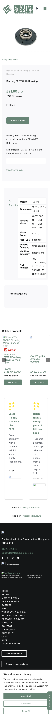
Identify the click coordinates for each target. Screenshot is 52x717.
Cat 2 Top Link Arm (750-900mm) (37, 359)
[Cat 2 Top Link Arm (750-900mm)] (39, 337)
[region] (26, 693)
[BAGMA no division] (11, 573)
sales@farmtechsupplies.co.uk (18, 552)
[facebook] (3, 558)
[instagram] (13, 558)
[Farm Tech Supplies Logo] (18, 5)
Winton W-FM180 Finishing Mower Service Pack (12, 358)
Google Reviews (31, 507)
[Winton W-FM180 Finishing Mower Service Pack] (12, 337)
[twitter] (8, 558)
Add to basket (17, 120)
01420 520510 (9, 549)
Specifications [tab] (12, 205)
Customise (26, 703)
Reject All (26, 711)
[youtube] (18, 558)
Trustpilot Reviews (31, 515)
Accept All (26, 696)
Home (9, 70)
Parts (15, 60)
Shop (16, 70)
